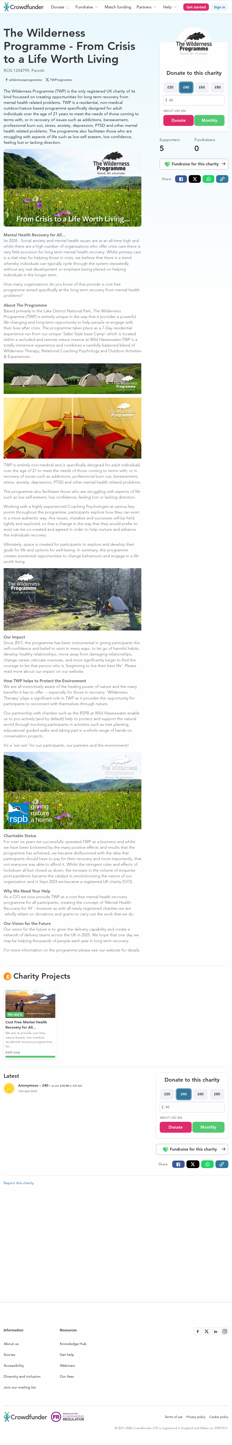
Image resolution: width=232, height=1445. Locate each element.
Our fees (67, 1376)
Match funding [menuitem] (118, 7)
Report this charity (19, 1183)
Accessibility (14, 1365)
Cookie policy (218, 1417)
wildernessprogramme (25, 80)
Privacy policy (195, 1417)
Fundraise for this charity (195, 163)
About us (11, 1344)
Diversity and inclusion (22, 1376)
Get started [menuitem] (196, 7)
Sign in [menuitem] (219, 7)
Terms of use (174, 1417)
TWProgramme (61, 80)
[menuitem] (87, 7)
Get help (67, 1354)
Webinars (67, 1365)
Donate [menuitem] (58, 7)
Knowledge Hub (73, 1344)
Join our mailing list (20, 1387)
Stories (9, 1354)
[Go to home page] (24, 6)
